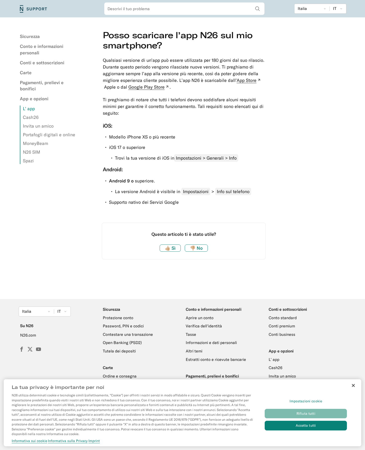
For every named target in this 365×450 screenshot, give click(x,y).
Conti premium (282, 325)
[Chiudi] (353, 385)
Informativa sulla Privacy (68, 441)
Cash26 (30, 117)
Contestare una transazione (128, 334)
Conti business (282, 334)
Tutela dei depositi (119, 350)
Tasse (191, 334)
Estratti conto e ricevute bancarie (216, 359)
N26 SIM (31, 152)
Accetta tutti (306, 425)
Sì (170, 248)
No (196, 248)
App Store (249, 80)
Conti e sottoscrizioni (42, 63)
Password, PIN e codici (123, 325)
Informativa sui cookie (29, 441)
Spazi (28, 161)
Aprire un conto (200, 317)
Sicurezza (30, 36)
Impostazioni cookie (306, 401)
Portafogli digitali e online (49, 135)
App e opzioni (34, 99)
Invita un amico (38, 126)
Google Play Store (149, 87)
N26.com (28, 335)
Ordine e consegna (120, 376)
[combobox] (184, 8)
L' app (29, 108)
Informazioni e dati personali (211, 342)
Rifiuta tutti (305, 413)
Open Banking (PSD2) (122, 342)
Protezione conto (118, 317)
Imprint (94, 441)
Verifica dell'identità (204, 325)
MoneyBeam (35, 143)
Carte (26, 72)
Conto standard (283, 317)
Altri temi (194, 350)
